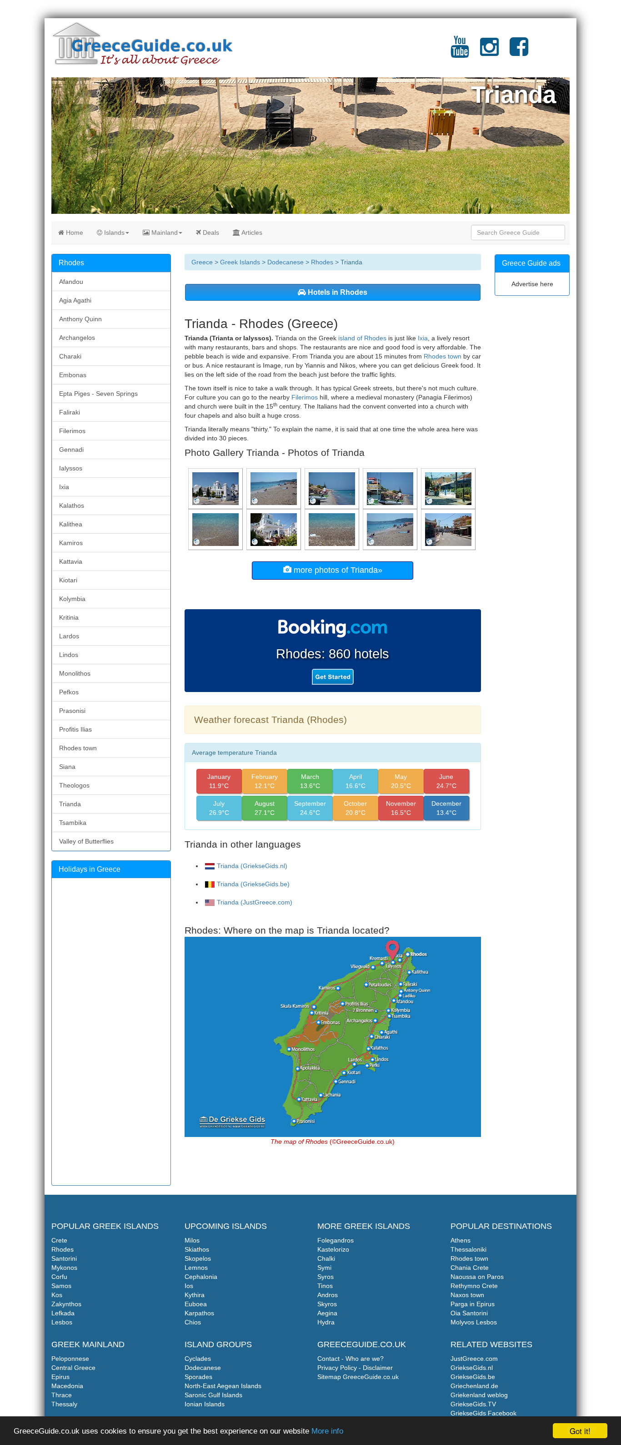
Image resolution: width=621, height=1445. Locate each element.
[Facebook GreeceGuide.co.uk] (519, 52)
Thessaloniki (468, 1249)
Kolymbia (72, 598)
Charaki (70, 356)
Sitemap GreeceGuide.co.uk (358, 1376)
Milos (192, 1240)
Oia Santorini (469, 1313)
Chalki (326, 1258)
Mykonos (64, 1267)
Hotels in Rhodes (336, 292)
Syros (325, 1276)
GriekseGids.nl (472, 1367)
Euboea (196, 1304)
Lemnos (196, 1267)
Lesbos (61, 1322)
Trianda (70, 804)
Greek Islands (240, 262)
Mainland (164, 232)
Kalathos (71, 505)
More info (327, 1431)
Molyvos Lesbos (474, 1322)
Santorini (64, 1258)
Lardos (69, 636)
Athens (461, 1240)
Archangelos (77, 337)
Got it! (580, 1430)
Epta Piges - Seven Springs (98, 393)
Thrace (61, 1395)
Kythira (195, 1294)
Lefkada (63, 1313)
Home (73, 232)
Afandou (71, 281)
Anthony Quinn (80, 319)
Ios (189, 1285)
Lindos (68, 654)
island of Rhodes (362, 338)
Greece (202, 262)
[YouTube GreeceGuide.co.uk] (460, 52)
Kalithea (70, 524)
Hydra (326, 1322)
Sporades (198, 1376)
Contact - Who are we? (350, 1358)
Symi (324, 1267)
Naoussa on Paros (477, 1276)
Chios (193, 1322)
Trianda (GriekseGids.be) (253, 884)
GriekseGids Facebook (483, 1413)
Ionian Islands (205, 1404)
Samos (61, 1285)
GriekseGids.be (473, 1376)
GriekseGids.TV (473, 1404)
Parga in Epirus (473, 1304)
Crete (59, 1240)
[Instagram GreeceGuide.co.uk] (489, 52)
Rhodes (322, 262)
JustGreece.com (474, 1358)
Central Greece (73, 1367)
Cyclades (198, 1358)
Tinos (325, 1285)
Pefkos (69, 692)
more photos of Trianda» (336, 570)
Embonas (72, 375)
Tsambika (72, 822)
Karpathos (199, 1313)
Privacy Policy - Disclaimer (355, 1367)
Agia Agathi (75, 300)
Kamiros (71, 542)
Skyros (327, 1304)
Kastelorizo (333, 1249)
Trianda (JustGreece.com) (254, 902)
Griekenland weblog (479, 1395)
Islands (113, 232)
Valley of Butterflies (86, 841)
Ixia (423, 338)
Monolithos (74, 673)
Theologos (74, 785)
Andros (327, 1294)
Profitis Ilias (75, 729)
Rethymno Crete (474, 1285)
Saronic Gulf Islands (213, 1395)
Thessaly (64, 1404)
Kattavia (70, 561)
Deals (210, 232)
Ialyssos (70, 468)
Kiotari (68, 580)
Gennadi (71, 449)
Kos (56, 1294)
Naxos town (467, 1294)
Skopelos (198, 1258)
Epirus (60, 1376)
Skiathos (197, 1249)
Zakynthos (66, 1304)
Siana (67, 766)
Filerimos (304, 397)
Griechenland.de (474, 1385)
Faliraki (69, 412)
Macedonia (67, 1385)
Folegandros (335, 1240)
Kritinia (69, 617)
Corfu (59, 1276)
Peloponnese (70, 1358)
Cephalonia (201, 1276)
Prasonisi (72, 710)
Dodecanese (285, 262)
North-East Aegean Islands (223, 1385)
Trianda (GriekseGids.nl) (252, 865)
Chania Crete (470, 1267)
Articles (251, 232)
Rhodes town (442, 356)
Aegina (327, 1313)
